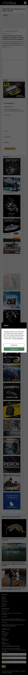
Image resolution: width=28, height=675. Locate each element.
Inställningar (14, 345)
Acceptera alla (14, 349)
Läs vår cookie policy (17, 338)
